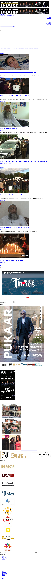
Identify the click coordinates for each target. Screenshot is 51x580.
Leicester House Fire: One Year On (9, 128)
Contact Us (4, 557)
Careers (3, 559)
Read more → (2, 53)
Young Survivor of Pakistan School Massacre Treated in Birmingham (18, 72)
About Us (3, 556)
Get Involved (4, 558)
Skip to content (2, 0)
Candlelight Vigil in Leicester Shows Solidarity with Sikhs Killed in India (19, 48)
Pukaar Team (2, 50)
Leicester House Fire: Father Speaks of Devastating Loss (14, 227)
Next (2, 269)
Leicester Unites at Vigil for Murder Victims (11, 260)
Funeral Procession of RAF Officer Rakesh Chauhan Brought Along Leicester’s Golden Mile (24, 161)
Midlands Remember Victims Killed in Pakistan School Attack (16, 96)
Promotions (4, 560)
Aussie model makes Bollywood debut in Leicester (29, 450)
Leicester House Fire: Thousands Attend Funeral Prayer (14, 194)
